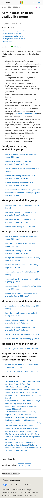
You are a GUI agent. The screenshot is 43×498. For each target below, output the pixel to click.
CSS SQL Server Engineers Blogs (17, 387)
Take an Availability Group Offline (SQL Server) (22, 371)
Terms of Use (6, 495)
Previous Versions (19, 489)
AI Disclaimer (6, 489)
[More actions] (39, 7)
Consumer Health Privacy (28, 492)
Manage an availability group (13, 33)
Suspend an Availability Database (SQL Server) (22, 334)
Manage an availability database (14, 39)
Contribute (5, 492)
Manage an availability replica (13, 36)
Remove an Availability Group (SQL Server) (21, 226)
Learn (4, 7)
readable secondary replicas (24, 100)
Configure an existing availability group (16, 31)
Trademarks (17, 495)
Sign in (39, 2)
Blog (28, 489)
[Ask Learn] (36, 7)
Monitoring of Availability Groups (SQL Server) (22, 348)
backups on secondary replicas (25, 114)
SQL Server (17, 7)
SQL (9, 7)
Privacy (13, 492)
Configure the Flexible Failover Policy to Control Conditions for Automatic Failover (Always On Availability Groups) (23, 192)
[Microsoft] (21, 2)
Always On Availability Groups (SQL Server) (21, 392)
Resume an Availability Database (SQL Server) (22, 339)
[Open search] (34, 2)
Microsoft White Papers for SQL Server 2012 (22, 390)
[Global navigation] (2, 2)
